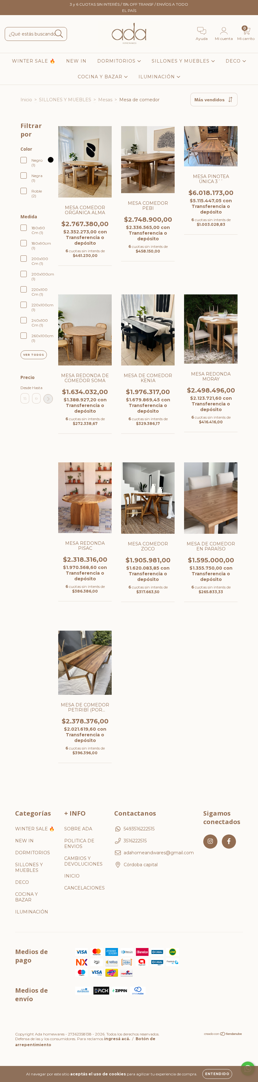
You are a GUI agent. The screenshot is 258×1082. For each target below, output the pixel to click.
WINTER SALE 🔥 (33, 61)
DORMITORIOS (117, 61)
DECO (234, 61)
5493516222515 (139, 829)
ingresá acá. (117, 1038)
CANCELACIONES (84, 888)
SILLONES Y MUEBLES (181, 61)
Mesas (105, 100)
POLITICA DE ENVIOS (79, 843)
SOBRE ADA (78, 829)
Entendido (217, 1074)
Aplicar (48, 399)
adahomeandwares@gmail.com (159, 853)
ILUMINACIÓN (157, 77)
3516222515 (135, 841)
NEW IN (76, 61)
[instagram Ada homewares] (9, 4)
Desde (24, 387)
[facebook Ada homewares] (18, 4)
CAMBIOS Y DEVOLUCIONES (83, 861)
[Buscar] (59, 33)
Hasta (36, 387)
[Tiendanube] (223, 1034)
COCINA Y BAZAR (101, 77)
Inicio (26, 100)
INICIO (72, 876)
